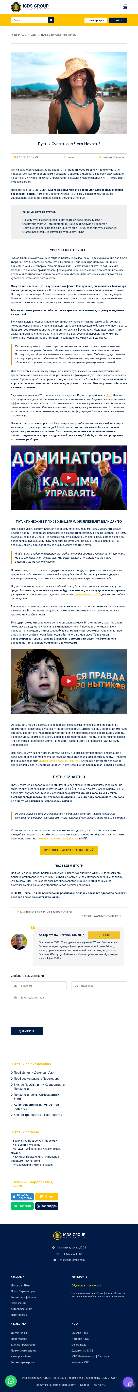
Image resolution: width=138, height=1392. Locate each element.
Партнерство (19, 1314)
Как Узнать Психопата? (27, 1144)
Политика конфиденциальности (56, 1384)
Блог (33, 34)
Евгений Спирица (113, 157)
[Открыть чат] (128, 1382)
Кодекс (84, 1384)
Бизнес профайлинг (23, 1344)
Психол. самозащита (24, 1350)
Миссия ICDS (80, 1333)
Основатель (79, 1344)
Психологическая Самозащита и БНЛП (36, 1096)
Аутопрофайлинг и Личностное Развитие (36, 1106)
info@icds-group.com (72, 1260)
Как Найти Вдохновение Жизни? (100, 915)
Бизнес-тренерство (23, 1362)
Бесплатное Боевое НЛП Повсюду (35, 1140)
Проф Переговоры (23, 1291)
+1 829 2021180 (72, 1253)
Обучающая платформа (86, 1285)
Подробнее (103, 935)
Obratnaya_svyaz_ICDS (72, 1247)
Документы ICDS (82, 1350)
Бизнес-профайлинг (23, 1297)
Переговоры (19, 1338)
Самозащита (18, 1303)
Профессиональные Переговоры (37, 1078)
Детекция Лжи (20, 1285)
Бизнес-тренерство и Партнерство (38, 1114)
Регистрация (96, 20)
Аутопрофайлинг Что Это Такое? (33, 1164)
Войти (118, 20)
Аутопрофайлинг (21, 1309)
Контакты (99, 1384)
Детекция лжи (20, 1333)
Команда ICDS (81, 1362)
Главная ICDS (18, 34)
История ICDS (80, 1338)
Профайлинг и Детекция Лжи (34, 1072)
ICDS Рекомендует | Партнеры (91, 1356)
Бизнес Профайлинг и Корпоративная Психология (40, 1086)
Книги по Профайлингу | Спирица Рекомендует (46, 911)
